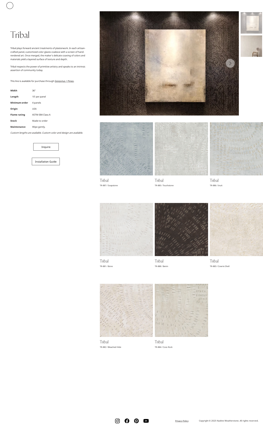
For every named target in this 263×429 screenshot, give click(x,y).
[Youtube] (146, 421)
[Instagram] (117, 421)
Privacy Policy (182, 421)
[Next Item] (230, 63)
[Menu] (10, 5)
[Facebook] (127, 421)
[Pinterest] (136, 421)
